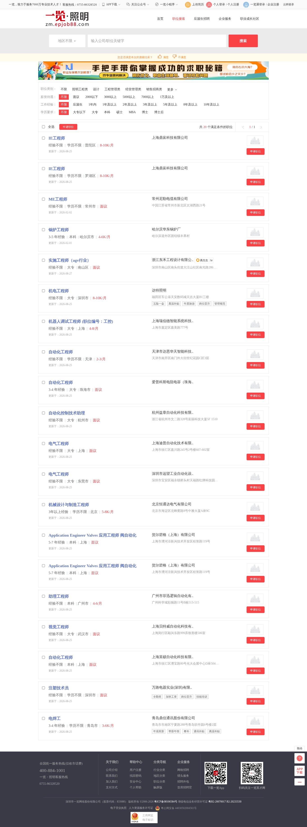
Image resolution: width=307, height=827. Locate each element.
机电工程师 (59, 291)
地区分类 (159, 775)
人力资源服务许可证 (141, 807)
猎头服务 (183, 775)
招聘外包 (183, 781)
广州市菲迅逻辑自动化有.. (172, 596)
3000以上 (110, 97)
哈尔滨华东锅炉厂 (166, 229)
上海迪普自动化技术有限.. (172, 443)
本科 (107, 112)
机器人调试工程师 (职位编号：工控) (81, 321)
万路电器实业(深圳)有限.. (172, 687)
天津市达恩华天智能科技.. (172, 351)
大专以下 (79, 112)
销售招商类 (154, 89)
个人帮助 (135, 787)
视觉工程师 (59, 627)
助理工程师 (59, 596)
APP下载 (111, 4)
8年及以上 (190, 104)
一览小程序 (167, 4)
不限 (64, 89)
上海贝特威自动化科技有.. (172, 626)
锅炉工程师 (59, 230)
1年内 (92, 104)
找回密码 (135, 775)
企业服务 (225, 18)
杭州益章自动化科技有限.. (172, 412)
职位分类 (159, 781)
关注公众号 (138, 4)
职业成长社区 (249, 18)
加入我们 (112, 781)
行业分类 (159, 770)
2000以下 (91, 97)
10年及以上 (211, 104)
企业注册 (273, 4)
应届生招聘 (202, 18)
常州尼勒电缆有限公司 (170, 199)
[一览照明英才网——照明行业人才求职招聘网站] (67, 18)
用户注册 (135, 770)
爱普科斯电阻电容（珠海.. (172, 382)
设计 (96, 89)
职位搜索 (178, 18)
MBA (132, 112)
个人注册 (233, 4)
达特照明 (159, 290)
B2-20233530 (234, 801)
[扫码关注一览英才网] (252, 782)
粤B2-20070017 (217, 801)
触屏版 (158, 787)
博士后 (159, 112)
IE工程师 (57, 138)
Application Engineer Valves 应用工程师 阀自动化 (92, 535)
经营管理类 (133, 89)
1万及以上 (167, 97)
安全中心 (135, 781)
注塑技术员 (59, 688)
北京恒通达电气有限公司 (171, 504)
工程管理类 (112, 89)
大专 (95, 112)
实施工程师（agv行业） (70, 260)
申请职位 (68, 126)
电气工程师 (59, 443)
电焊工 (55, 718)
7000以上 (147, 97)
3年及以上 (150, 104)
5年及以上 (170, 104)
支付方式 (112, 787)
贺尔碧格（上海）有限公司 (173, 535)
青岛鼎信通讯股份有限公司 (173, 718)
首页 (160, 18)
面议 (76, 97)
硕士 (119, 112)
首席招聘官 (184, 787)
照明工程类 (80, 89)
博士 (145, 112)
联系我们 (112, 775)
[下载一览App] (216, 782)
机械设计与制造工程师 (69, 504)
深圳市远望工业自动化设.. (172, 473)
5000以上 (129, 97)
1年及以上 (109, 104)
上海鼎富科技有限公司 (170, 137)
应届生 (77, 104)
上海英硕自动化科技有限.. (172, 657)
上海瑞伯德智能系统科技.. (172, 321)
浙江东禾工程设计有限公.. (172, 260)
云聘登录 (288, 4)
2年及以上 (130, 104)
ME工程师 (58, 199)
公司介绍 (112, 770)
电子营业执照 (118, 807)
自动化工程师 (61, 352)
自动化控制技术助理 (67, 413)
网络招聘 (183, 770)
